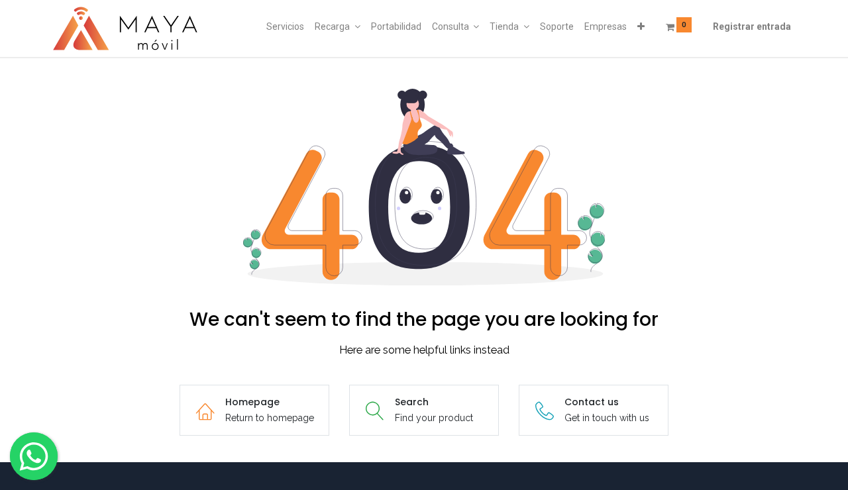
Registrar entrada (752, 26)
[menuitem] (285, 27)
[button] (641, 27)
